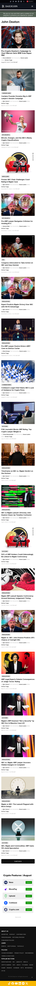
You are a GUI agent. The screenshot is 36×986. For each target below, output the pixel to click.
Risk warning (29, 953)
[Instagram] (21, 1)
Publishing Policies (7, 940)
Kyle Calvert (6, 101)
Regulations (6, 301)
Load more (18, 861)
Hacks (31, 965)
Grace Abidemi (7, 58)
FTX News (25, 965)
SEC (3, 259)
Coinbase (16, 968)
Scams (3, 968)
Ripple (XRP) (5, 176)
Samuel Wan (6, 226)
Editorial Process (18, 937)
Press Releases (6, 937)
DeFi (14, 965)
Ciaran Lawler (24, 58)
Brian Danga (6, 351)
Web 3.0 (25, 962)
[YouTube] (16, 1)
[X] (23, 1)
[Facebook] (13, 1)
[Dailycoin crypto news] (9, 6)
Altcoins (5, 426)
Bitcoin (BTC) (6, 134)
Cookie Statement (7, 953)
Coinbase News (6, 384)
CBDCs (19, 965)
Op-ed (3, 971)
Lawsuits (19, 962)
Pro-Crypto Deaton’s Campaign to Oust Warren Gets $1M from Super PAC (16, 53)
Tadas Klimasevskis (8, 434)
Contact (12, 934)
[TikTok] (10, 1)
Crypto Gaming (6, 965)
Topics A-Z (20, 946)
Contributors (21, 934)
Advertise (4, 934)
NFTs (22, 968)
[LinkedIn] (18, 1)
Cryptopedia (11, 946)
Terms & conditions (7, 956)
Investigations (6, 962)
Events (3, 946)
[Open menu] (32, 6)
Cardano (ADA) (6, 93)
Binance (9, 968)
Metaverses (29, 968)
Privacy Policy (19, 953)
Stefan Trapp (8, 60)
